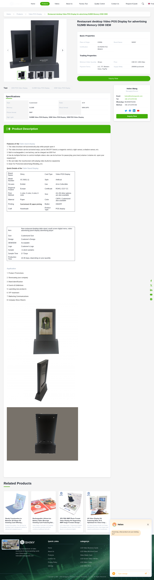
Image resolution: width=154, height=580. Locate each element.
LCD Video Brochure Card (89, 551)
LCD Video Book (85, 566)
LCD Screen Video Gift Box (89, 558)
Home (33, 4)
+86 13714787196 (131, 99)
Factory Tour (83, 4)
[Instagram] (151, 299)
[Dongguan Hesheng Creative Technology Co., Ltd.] (17, 4)
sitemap (50, 566)
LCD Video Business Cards (89, 548)
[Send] (146, 573)
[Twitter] (151, 285)
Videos (57, 4)
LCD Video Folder (86, 562)
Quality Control (99, 4)
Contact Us (115, 4)
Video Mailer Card (86, 555)
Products (45, 4)
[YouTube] (151, 294)
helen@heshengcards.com (133, 96)
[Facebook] (151, 280)
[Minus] (148, 524)
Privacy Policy (52, 562)
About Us (69, 4)
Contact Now (16, 529)
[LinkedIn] (151, 290)
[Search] (143, 4)
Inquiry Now (132, 116)
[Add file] (113, 573)
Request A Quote (131, 4)
